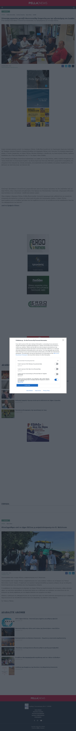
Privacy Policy (46, 390)
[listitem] (38, 360)
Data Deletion (29, 390)
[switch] (56, 364)
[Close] (63, 340)
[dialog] (38, 365)
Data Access (38, 390)
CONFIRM (27, 385)
